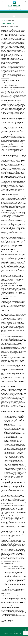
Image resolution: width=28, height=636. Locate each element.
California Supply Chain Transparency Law (14, 633)
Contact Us (6, 630)
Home (3, 20)
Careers (12, 630)
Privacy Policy (13, 631)
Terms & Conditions (20, 630)
